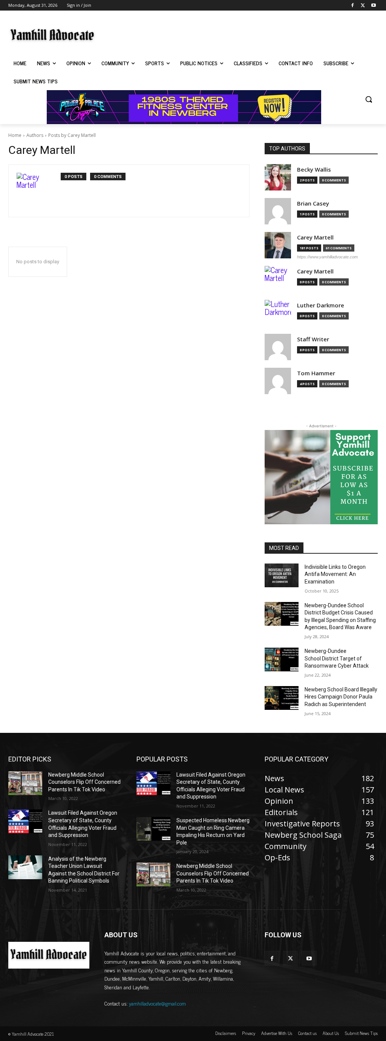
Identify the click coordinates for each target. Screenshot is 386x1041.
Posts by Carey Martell (72, 135)
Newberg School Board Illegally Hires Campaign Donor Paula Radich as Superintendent (341, 696)
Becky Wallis (314, 169)
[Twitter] (362, 5)
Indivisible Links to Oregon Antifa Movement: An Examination (335, 574)
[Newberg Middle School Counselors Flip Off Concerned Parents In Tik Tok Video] (25, 783)
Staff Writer (313, 339)
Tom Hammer (316, 373)
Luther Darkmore (320, 305)
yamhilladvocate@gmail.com (157, 1003)
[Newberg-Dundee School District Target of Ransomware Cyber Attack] (282, 659)
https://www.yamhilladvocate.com (327, 257)
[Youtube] (373, 5)
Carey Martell (315, 237)
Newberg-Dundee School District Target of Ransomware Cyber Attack (337, 658)
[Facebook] (352, 5)
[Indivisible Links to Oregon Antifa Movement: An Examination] (282, 575)
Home (14, 135)
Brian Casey (313, 203)
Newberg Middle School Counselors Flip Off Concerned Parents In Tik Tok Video (84, 782)
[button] (369, 99)
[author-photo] (39, 191)
